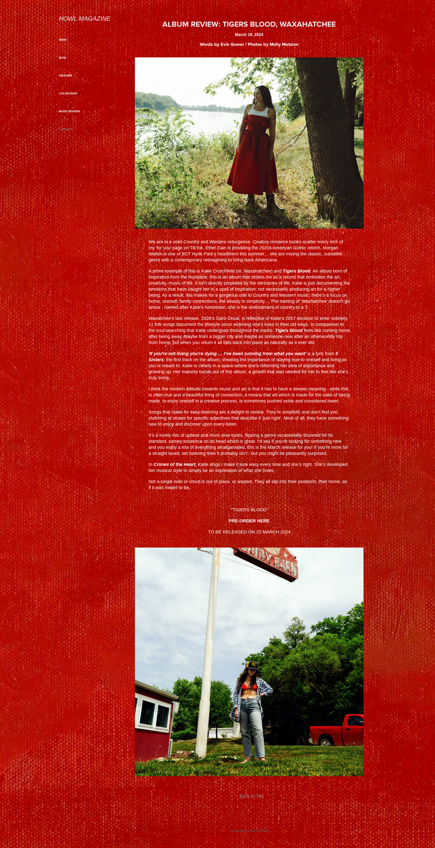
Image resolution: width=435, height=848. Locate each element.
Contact (65, 129)
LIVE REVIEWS (68, 93)
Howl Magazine (85, 18)
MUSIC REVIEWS (69, 111)
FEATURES (65, 76)
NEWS (63, 40)
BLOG (62, 58)
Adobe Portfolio (257, 831)
